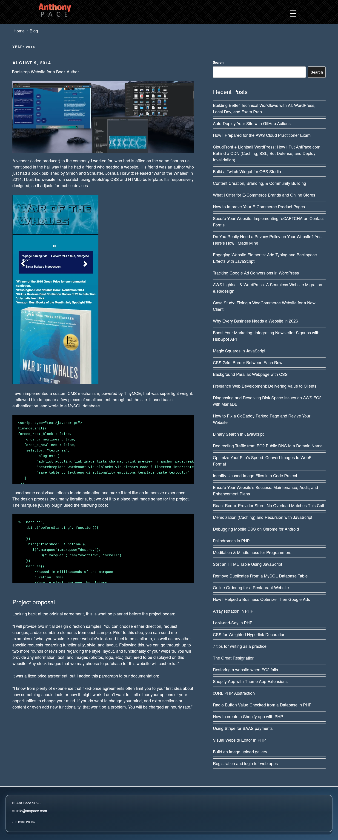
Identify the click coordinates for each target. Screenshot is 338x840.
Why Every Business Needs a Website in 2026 (255, 321)
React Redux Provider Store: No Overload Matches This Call (268, 505)
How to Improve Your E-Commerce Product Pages (259, 206)
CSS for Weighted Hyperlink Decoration (249, 634)
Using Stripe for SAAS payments (243, 728)
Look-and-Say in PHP (232, 623)
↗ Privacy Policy (23, 822)
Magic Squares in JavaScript (239, 351)
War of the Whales (170, 173)
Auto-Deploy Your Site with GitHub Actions (252, 123)
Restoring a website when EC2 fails (245, 669)
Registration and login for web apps (245, 763)
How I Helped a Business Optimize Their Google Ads (261, 599)
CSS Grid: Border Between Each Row (247, 362)
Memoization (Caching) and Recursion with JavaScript (262, 517)
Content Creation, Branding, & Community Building (259, 183)
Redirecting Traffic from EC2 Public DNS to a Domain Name (268, 446)
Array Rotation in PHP (233, 611)
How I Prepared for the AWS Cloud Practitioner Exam (262, 135)
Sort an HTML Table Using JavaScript (247, 564)
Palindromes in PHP (231, 540)
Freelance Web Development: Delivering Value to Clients (264, 386)
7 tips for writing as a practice (239, 646)
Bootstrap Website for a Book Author (45, 71)
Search (218, 62)
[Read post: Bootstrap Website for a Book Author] (103, 116)
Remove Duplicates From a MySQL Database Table (260, 576)
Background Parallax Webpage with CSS (250, 374)
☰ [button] (292, 13)
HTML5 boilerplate (145, 179)
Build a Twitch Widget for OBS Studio (247, 171)
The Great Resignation (234, 658)
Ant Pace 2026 (28, 803)
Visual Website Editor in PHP (239, 740)
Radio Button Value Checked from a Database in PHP (262, 705)
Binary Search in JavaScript (238, 434)
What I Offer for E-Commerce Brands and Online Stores (264, 195)
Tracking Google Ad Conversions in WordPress (256, 273)
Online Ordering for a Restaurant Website (251, 587)
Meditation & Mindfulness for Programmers (252, 552)
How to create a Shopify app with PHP (248, 716)
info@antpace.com (31, 810)
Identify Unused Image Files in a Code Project (255, 475)
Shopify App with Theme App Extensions (250, 681)
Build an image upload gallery (240, 751)
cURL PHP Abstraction (234, 693)
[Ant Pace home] (55, 9)
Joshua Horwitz (119, 173)
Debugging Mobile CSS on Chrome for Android (256, 529)
